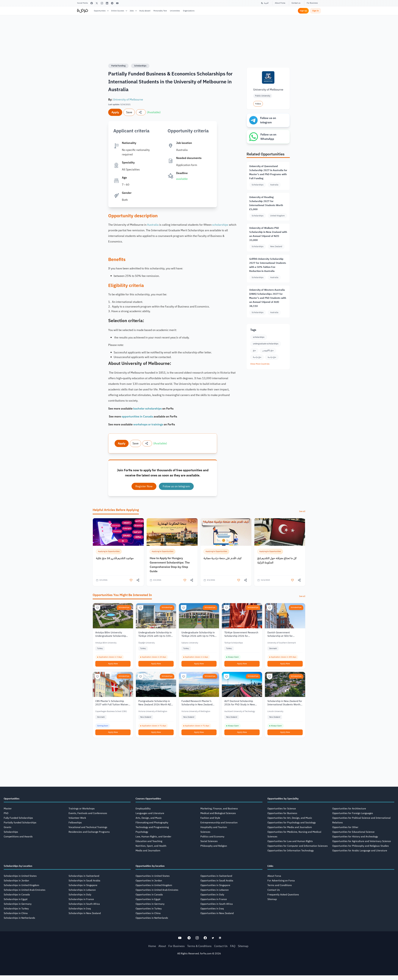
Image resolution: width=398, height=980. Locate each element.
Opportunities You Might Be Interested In (122, 595)
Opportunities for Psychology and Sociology (291, 822)
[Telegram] (112, 3)
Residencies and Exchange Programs (89, 832)
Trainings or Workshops (82, 808)
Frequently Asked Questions (283, 894)
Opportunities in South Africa (216, 904)
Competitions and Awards (18, 836)
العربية (266, 3)
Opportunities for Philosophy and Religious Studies (360, 846)
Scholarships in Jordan (16, 880)
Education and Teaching (149, 841)
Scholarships (140, 65)
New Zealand (276, 246)
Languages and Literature (150, 813)
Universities (175, 10)
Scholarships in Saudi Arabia (84, 880)
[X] (97, 3)
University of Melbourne (128, 99)
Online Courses (117, 10)
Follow (258, 103)
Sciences (205, 832)
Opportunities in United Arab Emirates (157, 890)
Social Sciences (209, 841)
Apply (115, 112)
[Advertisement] (199, 973)
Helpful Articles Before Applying (116, 509)
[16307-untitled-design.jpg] (279, 532)
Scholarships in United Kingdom (21, 885)
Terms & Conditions (199, 946)
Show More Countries (259, 363)
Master (8, 808)
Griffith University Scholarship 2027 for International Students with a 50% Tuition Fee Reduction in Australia (267, 265)
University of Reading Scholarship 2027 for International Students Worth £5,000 (266, 203)
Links (270, 866)
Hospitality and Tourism (213, 827)
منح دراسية (257, 357)
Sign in (315, 10)
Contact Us (273, 890)
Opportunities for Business (282, 813)
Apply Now (113, 663)
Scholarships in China (16, 913)
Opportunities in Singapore (215, 885)
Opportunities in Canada (149, 894)
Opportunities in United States (153, 876)
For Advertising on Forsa (281, 880)
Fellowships (75, 822)
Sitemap (272, 899)
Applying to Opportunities (109, 551)
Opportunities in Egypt (148, 899)
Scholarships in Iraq (80, 908)
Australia (153, 225)
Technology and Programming (152, 827)
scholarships (220, 225)
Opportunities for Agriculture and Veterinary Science (361, 841)
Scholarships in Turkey (16, 908)
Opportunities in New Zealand (217, 913)
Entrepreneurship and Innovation (219, 822)
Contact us (296, 3)
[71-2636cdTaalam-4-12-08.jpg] (118, 532)
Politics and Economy (212, 836)
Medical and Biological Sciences (218, 813)
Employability (143, 808)
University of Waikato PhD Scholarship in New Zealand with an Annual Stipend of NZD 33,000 (268, 234)
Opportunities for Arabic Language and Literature (359, 850)
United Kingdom (277, 215)
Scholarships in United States (20, 876)
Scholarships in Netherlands (19, 918)
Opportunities (100, 10)
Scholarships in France (81, 899)
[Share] (141, 112)
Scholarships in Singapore (83, 885)
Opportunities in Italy (212, 894)
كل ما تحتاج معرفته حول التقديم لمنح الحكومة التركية (276, 560)
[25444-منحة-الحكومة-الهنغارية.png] (172, 532)
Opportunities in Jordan (149, 880)
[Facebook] (92, 3)
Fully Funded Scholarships (18, 818)
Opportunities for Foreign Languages (352, 813)
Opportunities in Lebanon (214, 890)
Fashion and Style (210, 818)
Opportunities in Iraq (212, 908)
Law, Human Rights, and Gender (153, 836)
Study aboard (144, 10)
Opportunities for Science (281, 808)
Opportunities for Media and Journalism (289, 827)
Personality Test (160, 10)
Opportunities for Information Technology (290, 850)
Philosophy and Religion (213, 846)
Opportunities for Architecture (349, 808)
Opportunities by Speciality (282, 799)
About (162, 946)
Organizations (188, 10)
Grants (7, 827)
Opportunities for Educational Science (353, 832)
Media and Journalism (148, 850)
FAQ (232, 946)
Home (152, 946)
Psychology (142, 832)
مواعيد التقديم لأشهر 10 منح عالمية (115, 558)
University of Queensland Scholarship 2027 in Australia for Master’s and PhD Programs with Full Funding (268, 172)
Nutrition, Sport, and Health (151, 846)
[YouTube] (117, 3)
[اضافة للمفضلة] (131, 580)
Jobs (132, 10)
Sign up (303, 10)
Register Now (144, 486)
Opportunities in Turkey (149, 908)
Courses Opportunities (148, 799)
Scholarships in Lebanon (82, 890)
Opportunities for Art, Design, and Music (289, 818)
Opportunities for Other (345, 827)
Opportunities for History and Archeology (355, 836)
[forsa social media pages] (180, 938)
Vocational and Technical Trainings (88, 827)
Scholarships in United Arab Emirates (24, 890)
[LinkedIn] (107, 3)
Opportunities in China (148, 913)
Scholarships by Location (18, 866)
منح (254, 350)
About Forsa (280, 3)
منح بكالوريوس (267, 350)
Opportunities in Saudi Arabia (216, 880)
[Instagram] (102, 3)
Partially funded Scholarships (20, 822)
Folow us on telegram (176, 486)
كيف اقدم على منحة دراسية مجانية (222, 558)
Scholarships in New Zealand (85, 913)
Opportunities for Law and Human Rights (290, 841)
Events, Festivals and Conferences (88, 813)
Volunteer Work (77, 818)
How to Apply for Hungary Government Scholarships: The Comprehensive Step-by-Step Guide (170, 564)
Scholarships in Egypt (16, 899)
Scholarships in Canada (17, 894)
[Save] (97, 608)
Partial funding (118, 65)
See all (302, 511)
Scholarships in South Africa (84, 904)
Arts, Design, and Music (149, 818)
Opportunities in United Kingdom (154, 885)
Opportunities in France (213, 899)
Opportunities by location (150, 866)
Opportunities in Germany (150, 904)
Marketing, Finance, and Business (219, 808)
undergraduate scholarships (265, 343)
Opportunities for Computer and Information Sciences (297, 846)
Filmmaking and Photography (152, 822)
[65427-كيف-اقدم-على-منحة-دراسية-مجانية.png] (225, 532)
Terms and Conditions (279, 885)
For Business (312, 3)
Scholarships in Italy (80, 894)
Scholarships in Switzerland (84, 876)
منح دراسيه (272, 357)
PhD (6, 813)
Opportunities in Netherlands (152, 918)
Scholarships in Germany (18, 904)
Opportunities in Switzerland (216, 876)
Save (129, 112)
